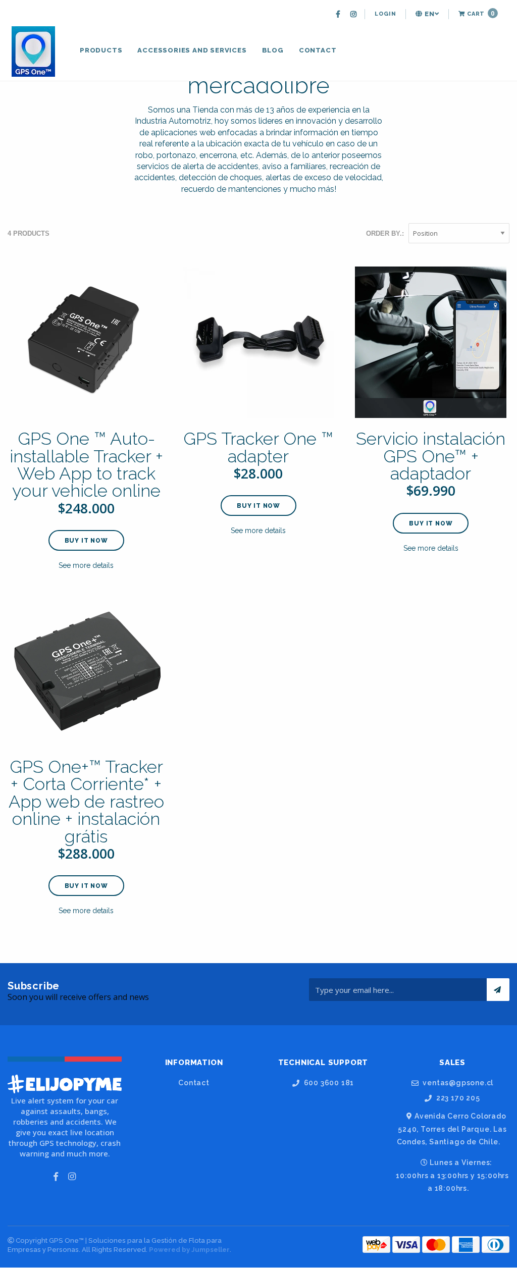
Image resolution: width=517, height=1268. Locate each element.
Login (385, 14)
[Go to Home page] (34, 51)
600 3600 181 (328, 1083)
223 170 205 (457, 1098)
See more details (86, 565)
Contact (318, 50)
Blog (273, 50)
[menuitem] (339, 14)
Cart (480, 13)
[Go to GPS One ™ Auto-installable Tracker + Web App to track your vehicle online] (86, 342)
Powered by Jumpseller (189, 1249)
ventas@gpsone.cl (457, 1083)
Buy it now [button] (86, 540)
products (101, 50)
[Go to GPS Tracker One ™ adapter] (258, 342)
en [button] (428, 14)
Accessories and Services (191, 50)
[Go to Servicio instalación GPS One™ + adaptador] (430, 342)
